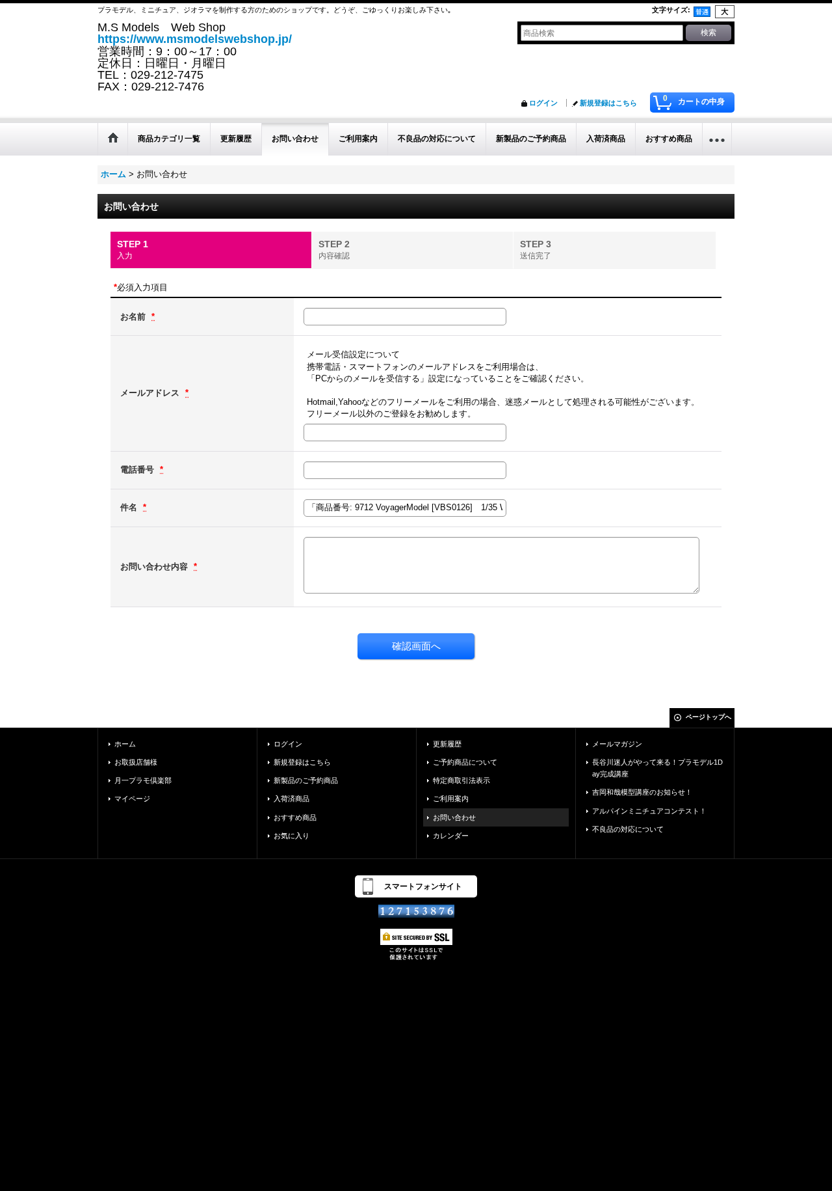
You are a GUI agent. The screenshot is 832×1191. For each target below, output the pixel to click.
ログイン (543, 103)
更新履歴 (447, 744)
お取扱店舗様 (135, 762)
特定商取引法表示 (461, 780)
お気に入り (291, 836)
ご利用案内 (451, 798)
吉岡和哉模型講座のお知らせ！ (642, 792)
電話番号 (138, 469)
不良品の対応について (628, 829)
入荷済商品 (291, 798)
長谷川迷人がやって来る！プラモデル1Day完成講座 (657, 768)
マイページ (132, 798)
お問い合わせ (454, 817)
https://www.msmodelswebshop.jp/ (195, 39)
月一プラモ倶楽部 (143, 780)
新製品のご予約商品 (306, 780)
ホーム (125, 744)
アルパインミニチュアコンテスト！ (649, 811)
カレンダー (451, 836)
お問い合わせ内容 (155, 566)
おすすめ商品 (295, 817)
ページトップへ (708, 716)
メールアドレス (151, 393)
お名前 (134, 317)
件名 (130, 507)
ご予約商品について (465, 762)
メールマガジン (617, 744)
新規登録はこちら (608, 103)
